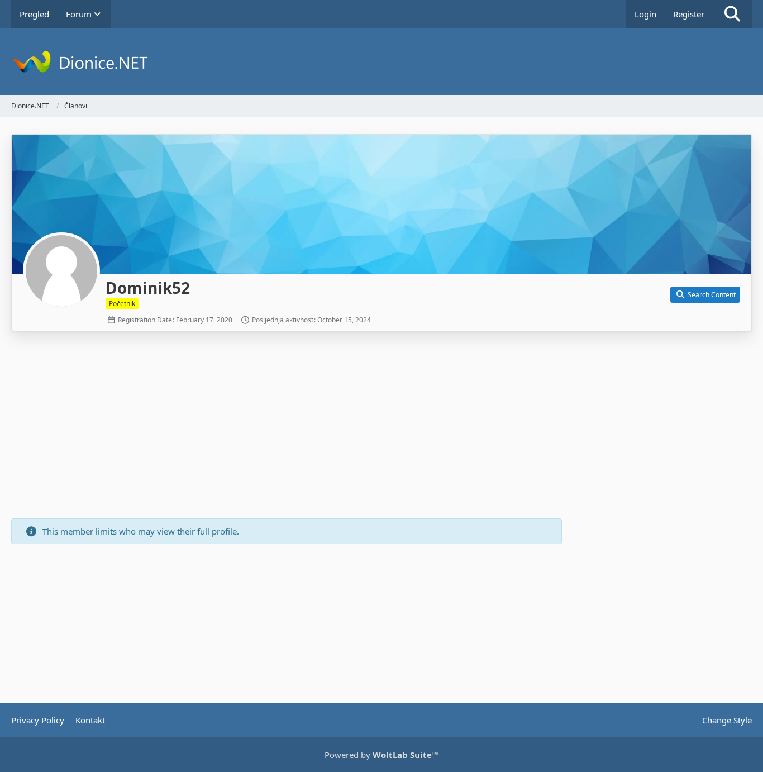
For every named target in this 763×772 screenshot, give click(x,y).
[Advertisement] (286, 426)
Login (645, 14)
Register (688, 14)
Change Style (727, 720)
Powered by (381, 754)
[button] (705, 295)
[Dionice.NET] (381, 61)
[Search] (732, 14)
